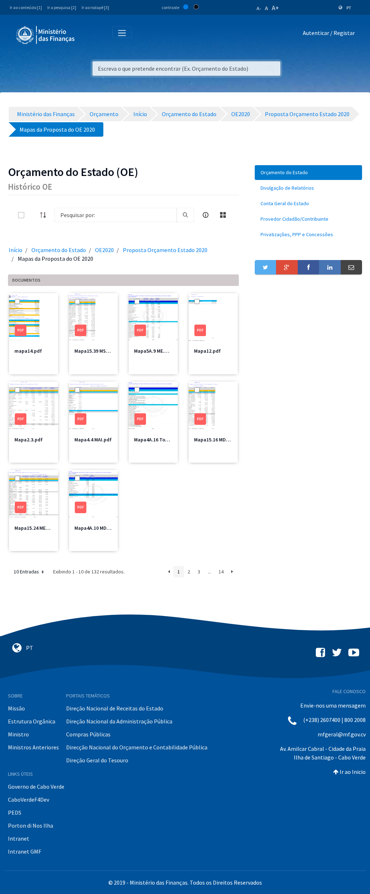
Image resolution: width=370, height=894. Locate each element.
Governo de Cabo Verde (36, 786)
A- (259, 8)
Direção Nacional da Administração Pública (119, 721)
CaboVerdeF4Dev (28, 799)
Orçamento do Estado (58, 250)
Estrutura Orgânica (31, 721)
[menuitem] (308, 172)
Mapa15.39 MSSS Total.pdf (104, 351)
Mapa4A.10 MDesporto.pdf (104, 528)
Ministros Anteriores (33, 747)
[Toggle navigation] (86, 34)
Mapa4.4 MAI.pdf (93, 439)
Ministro (18, 734)
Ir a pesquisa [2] (61, 7)
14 (221, 571)
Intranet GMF (24, 851)
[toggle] (33, 215)
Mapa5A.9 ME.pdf (153, 351)
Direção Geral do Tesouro (97, 760)
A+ (275, 8)
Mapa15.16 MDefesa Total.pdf (227, 439)
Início (15, 250)
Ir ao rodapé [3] (95, 7)
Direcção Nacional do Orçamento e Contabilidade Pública (136, 747)
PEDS (14, 812)
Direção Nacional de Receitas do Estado (114, 708)
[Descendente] (45, 215)
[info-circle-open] (205, 215)
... (209, 571)
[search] (185, 215)
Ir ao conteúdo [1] (26, 7)
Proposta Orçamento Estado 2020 (165, 250)
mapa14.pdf (28, 351)
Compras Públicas (88, 734)
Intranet (18, 838)
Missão (16, 708)
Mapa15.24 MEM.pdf (36, 528)
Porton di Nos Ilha (30, 825)
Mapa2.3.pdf (28, 439)
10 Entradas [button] (27, 571)
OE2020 (104, 250)
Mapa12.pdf (207, 351)
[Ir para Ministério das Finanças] (46, 35)
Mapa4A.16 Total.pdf (157, 439)
